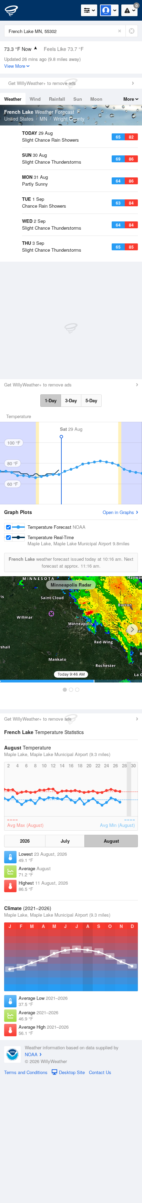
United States (18, 118)
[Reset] (119, 31)
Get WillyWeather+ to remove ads (42, 83)
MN (43, 118)
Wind (35, 99)
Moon (96, 99)
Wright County (68, 118)
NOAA (31, 1177)
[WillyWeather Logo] (15, 10)
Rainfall (57, 99)
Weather (12, 99)
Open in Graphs (118, 635)
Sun (77, 99)
